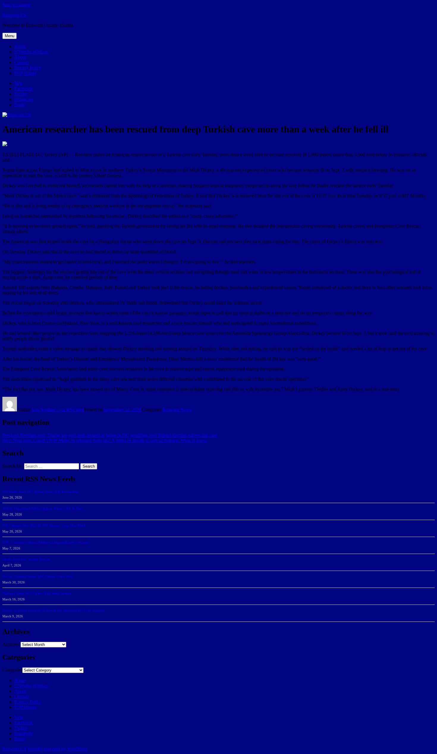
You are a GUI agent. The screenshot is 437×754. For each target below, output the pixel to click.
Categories (12, 669)
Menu (9, 36)
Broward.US (14, 15)
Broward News (177, 409)
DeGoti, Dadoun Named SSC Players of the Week (37, 577)
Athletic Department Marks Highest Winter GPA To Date (42, 509)
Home (20, 46)
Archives (10, 644)
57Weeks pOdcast (31, 51)
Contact (21, 62)
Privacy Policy (28, 67)
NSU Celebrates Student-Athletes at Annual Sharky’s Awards (45, 543)
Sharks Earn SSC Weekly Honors (26, 560)
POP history (25, 73)
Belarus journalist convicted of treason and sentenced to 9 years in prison (53, 610)
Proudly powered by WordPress (57, 748)
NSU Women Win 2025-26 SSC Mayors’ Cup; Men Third (43, 526)
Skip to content (16, 4)
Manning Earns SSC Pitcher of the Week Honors (36, 593)
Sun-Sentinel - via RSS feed (58, 409)
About (20, 57)
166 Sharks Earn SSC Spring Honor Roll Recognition (40, 492)
